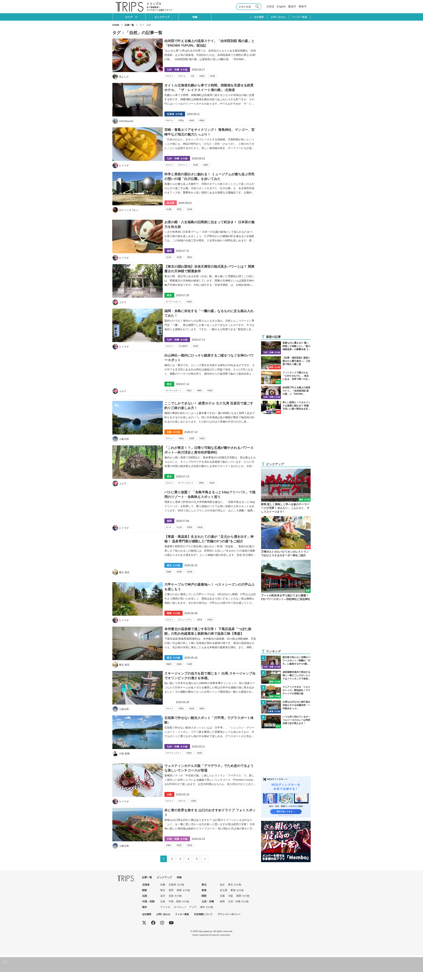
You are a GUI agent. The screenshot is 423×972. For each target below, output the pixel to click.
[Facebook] (153, 922)
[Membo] (286, 823)
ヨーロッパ (179, 907)
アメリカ (165, 907)
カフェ (170, 708)
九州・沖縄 (208, 901)
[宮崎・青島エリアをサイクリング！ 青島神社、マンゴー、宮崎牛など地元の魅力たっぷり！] (184, 148)
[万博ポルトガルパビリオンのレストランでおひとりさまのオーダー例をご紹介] (286, 536)
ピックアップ (162, 17)
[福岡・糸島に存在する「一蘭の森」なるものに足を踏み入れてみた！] (184, 330)
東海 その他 (237, 890)
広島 (162, 901)
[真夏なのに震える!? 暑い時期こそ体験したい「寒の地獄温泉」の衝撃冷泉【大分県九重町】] (286, 348)
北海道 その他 (176, 884)
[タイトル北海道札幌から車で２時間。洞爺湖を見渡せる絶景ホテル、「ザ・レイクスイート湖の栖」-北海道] (184, 104)
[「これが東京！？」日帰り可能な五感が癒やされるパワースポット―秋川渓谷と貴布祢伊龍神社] (184, 466)
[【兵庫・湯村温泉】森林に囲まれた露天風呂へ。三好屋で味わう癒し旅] (286, 362)
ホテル (183, 76)
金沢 (162, 895)
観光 (203, 120)
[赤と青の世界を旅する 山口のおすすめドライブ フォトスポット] (184, 829)
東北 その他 (234, 884)
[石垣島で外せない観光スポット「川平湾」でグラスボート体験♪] (184, 736)
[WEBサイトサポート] (286, 778)
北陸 (144, 895)
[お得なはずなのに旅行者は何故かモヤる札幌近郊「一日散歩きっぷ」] (286, 706)
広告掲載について (203, 914)
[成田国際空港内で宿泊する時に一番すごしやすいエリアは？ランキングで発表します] (286, 677)
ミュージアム (186, 619)
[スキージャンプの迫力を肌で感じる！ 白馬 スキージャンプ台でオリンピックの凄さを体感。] (184, 692)
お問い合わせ (278, 17)
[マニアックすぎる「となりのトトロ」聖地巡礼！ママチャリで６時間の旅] (286, 692)
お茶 (169, 257)
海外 (144, 907)
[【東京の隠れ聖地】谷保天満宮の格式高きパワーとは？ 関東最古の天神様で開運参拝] (184, 285)
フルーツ (184, 165)
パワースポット (174, 301)
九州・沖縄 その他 (238, 901)
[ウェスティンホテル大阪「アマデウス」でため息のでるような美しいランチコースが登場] (184, 784)
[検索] (257, 7)
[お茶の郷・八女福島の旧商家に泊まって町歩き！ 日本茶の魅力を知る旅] (184, 241)
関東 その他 (183, 890)
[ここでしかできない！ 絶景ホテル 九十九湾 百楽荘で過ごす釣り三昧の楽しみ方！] (184, 422)
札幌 (162, 884)
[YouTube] (171, 922)
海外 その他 (206, 907)
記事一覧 (129, 25)
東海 (204, 890)
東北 (204, 884)
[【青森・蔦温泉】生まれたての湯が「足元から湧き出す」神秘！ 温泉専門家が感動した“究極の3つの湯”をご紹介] (184, 555)
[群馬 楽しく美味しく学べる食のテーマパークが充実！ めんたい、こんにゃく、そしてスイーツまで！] (286, 491)
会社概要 (259, 17)
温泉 (203, 76)
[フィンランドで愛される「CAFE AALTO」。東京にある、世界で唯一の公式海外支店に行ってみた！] (286, 377)
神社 (200, 390)
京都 (222, 895)
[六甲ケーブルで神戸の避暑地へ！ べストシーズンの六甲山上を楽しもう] (184, 603)
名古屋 (223, 890)
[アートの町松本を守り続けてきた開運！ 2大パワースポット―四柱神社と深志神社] (286, 580)
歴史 (190, 390)
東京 (162, 890)
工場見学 (184, 346)
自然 (213, 76)
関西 (204, 895)
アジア (193, 907)
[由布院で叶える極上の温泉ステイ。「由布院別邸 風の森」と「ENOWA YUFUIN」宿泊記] (184, 59)
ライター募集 (299, 17)
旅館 (169, 572)
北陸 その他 (175, 895)
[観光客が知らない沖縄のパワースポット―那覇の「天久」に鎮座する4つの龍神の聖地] (286, 662)
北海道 (146, 884)
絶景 (180, 845)
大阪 (230, 895)
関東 (144, 890)
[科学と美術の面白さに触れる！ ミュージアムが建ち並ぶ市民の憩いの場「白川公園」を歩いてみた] (184, 193)
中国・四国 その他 (179, 901)
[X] (144, 922)
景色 (182, 120)
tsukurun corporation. (221, 935)
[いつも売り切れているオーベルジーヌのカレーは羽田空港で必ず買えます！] (286, 721)
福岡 (222, 901)
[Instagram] (162, 922)
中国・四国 (148, 901)
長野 (171, 890)
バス (169, 527)
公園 (169, 209)
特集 (194, 17)
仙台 (222, 884)
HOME (115, 25)
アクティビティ (174, 753)
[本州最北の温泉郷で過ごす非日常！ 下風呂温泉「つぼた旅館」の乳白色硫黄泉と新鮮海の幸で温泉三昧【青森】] (184, 648)
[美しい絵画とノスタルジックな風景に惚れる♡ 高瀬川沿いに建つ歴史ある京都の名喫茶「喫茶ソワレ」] (286, 407)
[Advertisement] (286, 310)
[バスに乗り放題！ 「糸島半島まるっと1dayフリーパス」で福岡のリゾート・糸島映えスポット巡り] (184, 511)
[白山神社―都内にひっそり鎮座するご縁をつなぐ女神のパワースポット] (184, 374)
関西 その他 (242, 895)
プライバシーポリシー (229, 914)
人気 (180, 527)
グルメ (170, 76)
